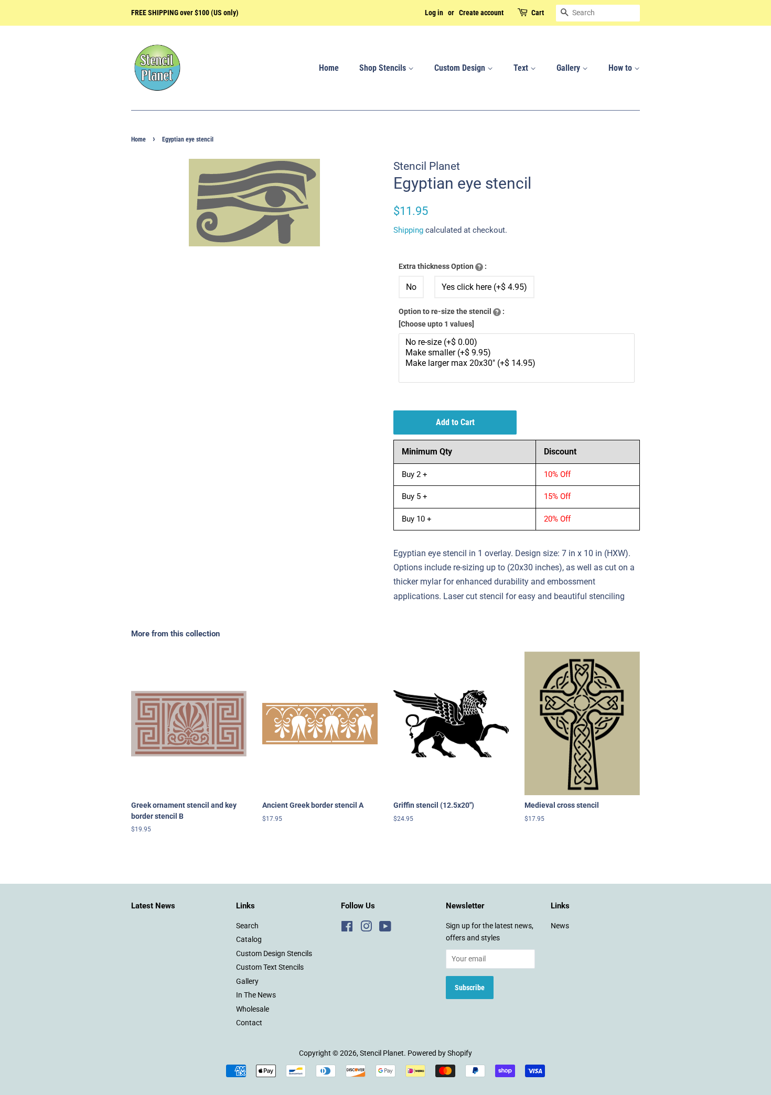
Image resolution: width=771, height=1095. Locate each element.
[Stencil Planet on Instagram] (366, 928)
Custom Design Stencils (274, 953)
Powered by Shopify (440, 1053)
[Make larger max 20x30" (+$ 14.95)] (517, 363)
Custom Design (460, 68)
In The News (256, 995)
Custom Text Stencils (270, 967)
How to (621, 68)
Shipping (408, 230)
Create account (481, 12)
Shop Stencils (383, 68)
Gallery (569, 68)
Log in (434, 12)
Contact (249, 1022)
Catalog (249, 939)
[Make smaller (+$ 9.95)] (517, 353)
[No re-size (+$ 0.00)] (517, 342)
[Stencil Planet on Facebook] (347, 928)
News (560, 925)
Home (329, 68)
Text (521, 68)
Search (247, 925)
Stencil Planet (382, 1053)
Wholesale (252, 1009)
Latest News (153, 905)
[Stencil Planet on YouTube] (385, 928)
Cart (537, 12)
